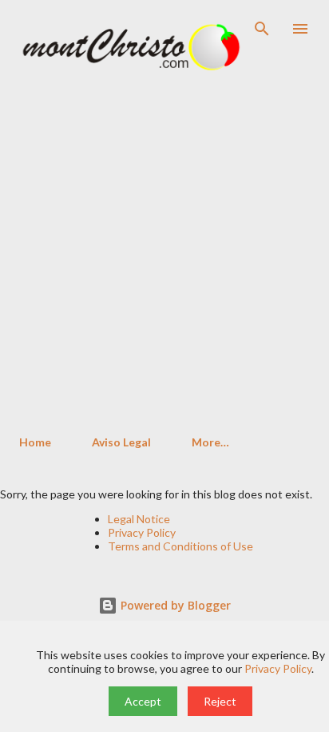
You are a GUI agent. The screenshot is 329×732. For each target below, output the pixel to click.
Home (35, 442)
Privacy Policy (142, 532)
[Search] (262, 28)
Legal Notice (139, 519)
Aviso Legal (121, 442)
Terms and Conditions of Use (180, 546)
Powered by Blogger (174, 605)
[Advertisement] (164, 250)
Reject (220, 701)
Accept (143, 701)
